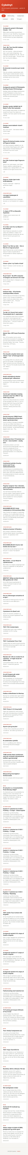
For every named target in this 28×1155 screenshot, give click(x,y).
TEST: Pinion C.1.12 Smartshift (12, 709)
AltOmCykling (10, 15)
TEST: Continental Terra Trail (12, 641)
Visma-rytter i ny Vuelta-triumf (13, 263)
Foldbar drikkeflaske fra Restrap (13, 693)
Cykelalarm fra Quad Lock (11, 611)
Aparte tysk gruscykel (10, 726)
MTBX (12, 19)
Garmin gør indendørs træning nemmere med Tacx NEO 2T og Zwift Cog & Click (13, 395)
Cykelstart (5, 19)
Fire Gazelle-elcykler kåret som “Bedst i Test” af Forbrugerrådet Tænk (13, 355)
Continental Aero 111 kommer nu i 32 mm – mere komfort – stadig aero (13, 440)
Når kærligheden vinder (10, 1088)
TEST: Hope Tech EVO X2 (11, 1049)
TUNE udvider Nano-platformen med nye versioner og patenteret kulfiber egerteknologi (13, 756)
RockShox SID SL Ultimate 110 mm (14, 1069)
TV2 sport (19, 19)
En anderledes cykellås (10, 740)
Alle (4, 15)
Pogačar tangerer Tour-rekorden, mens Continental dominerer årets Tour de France (14, 487)
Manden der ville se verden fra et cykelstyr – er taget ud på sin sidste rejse (13, 658)
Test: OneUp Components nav (12, 1030)
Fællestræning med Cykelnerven (13, 991)
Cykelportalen (20, 15)
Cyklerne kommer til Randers (12, 529)
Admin (18, 1151)
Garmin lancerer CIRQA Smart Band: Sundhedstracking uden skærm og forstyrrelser (12, 418)
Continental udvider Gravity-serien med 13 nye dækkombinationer (12, 465)
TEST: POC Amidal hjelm (11, 627)
